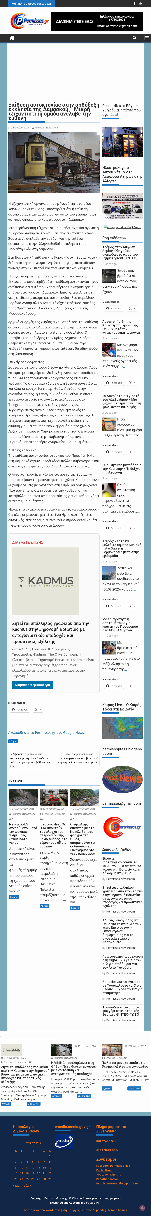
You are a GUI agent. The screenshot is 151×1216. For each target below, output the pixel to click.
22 (50, 1173)
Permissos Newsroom (46, 127)
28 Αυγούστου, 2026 (84, 808)
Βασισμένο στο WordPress (42, 1210)
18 (27, 1173)
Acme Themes (117, 1210)
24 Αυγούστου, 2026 (14, 1057)
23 (15, 1179)
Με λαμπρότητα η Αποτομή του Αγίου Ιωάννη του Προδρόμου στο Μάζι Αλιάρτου (120, 624)
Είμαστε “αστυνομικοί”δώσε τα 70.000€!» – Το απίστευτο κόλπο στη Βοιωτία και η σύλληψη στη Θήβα (121, 866)
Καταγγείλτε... (106, 1141)
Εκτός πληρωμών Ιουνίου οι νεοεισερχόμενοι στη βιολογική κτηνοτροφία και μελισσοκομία (78, 758)
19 (32, 1173)
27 (38, 1179)
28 (44, 1179)
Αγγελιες (6, 1103)
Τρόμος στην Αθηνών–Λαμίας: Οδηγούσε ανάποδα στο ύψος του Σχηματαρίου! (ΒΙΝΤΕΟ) (120, 252)
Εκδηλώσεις (33, 1103)
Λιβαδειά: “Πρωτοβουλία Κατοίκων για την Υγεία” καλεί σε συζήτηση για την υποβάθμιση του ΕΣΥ (30, 760)
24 (21, 1179)
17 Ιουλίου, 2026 (86, 1046)
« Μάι (17, 1185)
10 (21, 1167)
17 (21, 1173)
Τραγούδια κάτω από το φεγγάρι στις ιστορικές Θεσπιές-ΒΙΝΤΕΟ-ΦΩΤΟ (120, 1011)
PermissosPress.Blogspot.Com (117, 1183)
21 (44, 1173)
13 (38, 1167)
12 (32, 1167)
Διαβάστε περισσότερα (32, 685)
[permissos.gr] (12, 37)
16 (15, 1173)
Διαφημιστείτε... (107, 1149)
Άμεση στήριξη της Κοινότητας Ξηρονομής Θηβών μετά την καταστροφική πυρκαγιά (121, 327)
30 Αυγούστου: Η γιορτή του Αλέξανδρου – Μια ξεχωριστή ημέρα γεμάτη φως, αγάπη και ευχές (121, 401)
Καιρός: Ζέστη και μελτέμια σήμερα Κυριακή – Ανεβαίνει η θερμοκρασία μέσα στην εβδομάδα (121, 548)
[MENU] (147, 37)
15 (50, 1167)
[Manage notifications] (142, 1208)
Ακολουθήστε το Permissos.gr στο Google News (46, 732)
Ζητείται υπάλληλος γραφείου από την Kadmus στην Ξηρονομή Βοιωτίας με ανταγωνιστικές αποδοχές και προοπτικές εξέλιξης (122, 897)
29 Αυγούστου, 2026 (23, 808)
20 (38, 1173)
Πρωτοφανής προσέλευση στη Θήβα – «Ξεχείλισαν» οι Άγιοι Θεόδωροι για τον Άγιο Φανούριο (122, 961)
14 (44, 1167)
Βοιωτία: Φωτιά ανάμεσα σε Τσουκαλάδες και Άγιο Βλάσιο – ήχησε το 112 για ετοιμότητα (122, 987)
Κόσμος (13, 741)
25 (27, 1179)
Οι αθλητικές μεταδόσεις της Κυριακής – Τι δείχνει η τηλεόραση (122, 468)
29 (50, 1179)
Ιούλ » (27, 1185)
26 (32, 1179)
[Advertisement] (75, 73)
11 (27, 1167)
